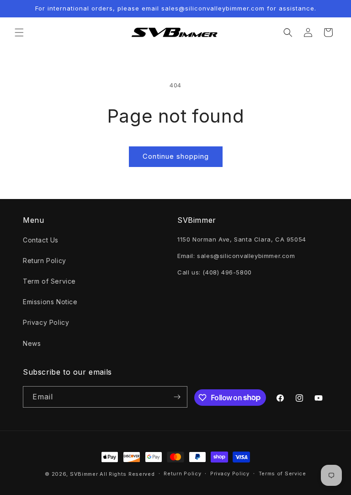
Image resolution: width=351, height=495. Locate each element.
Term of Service (49, 281)
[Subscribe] (177, 397)
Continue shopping (176, 156)
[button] (19, 32)
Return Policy (44, 260)
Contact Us (40, 240)
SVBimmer (84, 474)
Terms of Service (282, 473)
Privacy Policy (46, 322)
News (32, 343)
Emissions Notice (50, 302)
